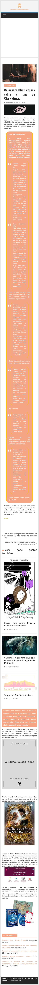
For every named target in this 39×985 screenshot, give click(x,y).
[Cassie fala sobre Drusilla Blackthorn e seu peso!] (19, 559)
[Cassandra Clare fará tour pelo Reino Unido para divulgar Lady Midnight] (19, 637)
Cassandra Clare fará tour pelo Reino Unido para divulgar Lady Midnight (19, 660)
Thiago (23, 102)
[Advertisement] (19, 38)
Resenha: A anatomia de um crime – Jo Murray (19, 951)
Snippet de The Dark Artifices (18, 695)
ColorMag (6, 981)
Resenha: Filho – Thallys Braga (14, 940)
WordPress (17, 981)
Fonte (6, 518)
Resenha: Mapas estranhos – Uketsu (16, 956)
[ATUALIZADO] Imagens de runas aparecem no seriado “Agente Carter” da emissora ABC (20, 536)
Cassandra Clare (10, 85)
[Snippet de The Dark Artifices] (19, 675)
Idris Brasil (22, 978)
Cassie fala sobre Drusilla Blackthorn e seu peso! (19, 624)
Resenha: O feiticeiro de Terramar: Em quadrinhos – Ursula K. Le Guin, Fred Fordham (19, 963)
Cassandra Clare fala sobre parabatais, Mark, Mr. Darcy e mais (20, 543)
